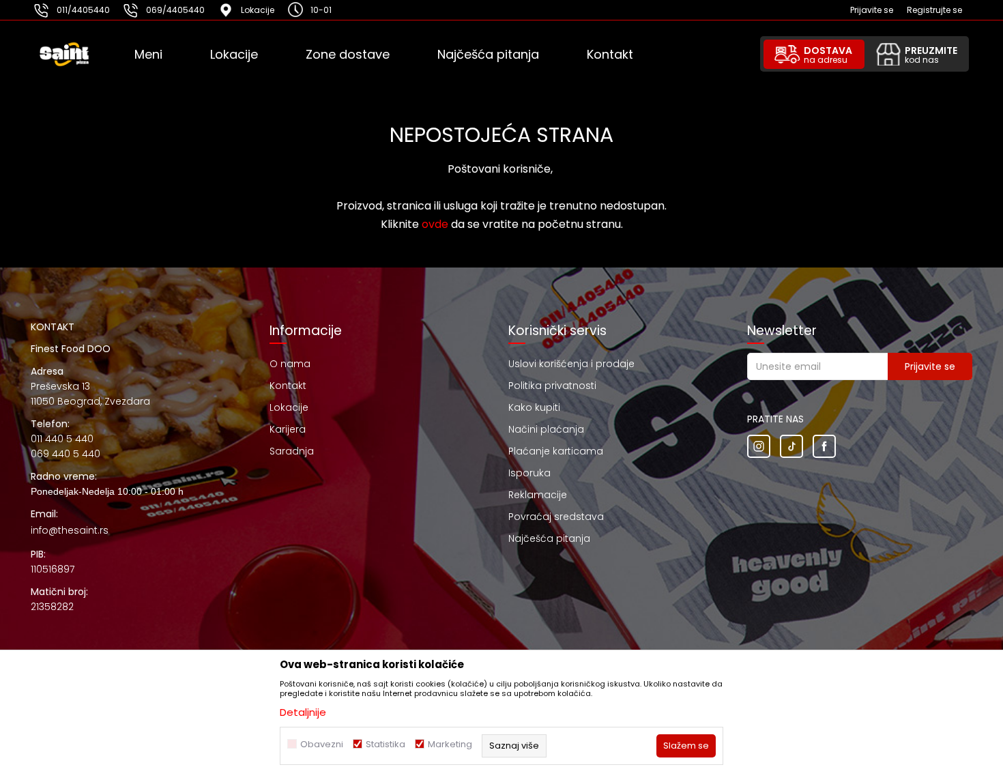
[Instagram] (758, 446)
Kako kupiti (534, 407)
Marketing (450, 744)
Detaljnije (303, 712)
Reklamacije (537, 495)
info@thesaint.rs (69, 530)
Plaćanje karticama (555, 451)
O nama (290, 364)
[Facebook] (824, 446)
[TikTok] (791, 446)
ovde (435, 224)
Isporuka (529, 473)
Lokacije (289, 407)
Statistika (385, 744)
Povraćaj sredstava (556, 516)
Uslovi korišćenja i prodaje (571, 364)
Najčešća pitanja (549, 538)
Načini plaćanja (546, 429)
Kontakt (288, 385)
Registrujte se (934, 10)
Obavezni (321, 744)
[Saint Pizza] (83, 55)
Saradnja (292, 451)
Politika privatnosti (552, 385)
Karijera (288, 429)
